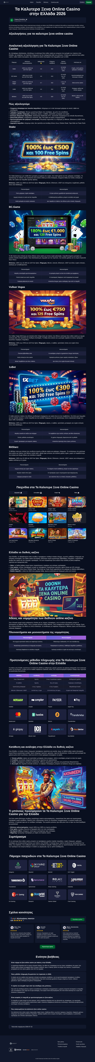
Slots (75, 492)
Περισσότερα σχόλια (47, 946)
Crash (56, 492)
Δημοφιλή (17, 492)
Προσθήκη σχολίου (77, 919)
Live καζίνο (37, 492)
